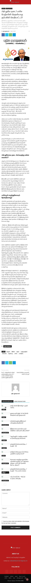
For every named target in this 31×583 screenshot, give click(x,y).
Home (3, 6)
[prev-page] (3, 484)
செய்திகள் (4, 440)
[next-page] (5, 484)
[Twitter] (6, 34)
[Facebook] (3, 34)
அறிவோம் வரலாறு (4, 472)
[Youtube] (24, 571)
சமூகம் (16, 576)
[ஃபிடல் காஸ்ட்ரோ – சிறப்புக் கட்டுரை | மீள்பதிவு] (6, 478)
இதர (26, 578)
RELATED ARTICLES (7, 401)
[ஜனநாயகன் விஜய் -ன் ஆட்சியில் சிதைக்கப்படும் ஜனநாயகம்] (6, 415)
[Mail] (11, 571)
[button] (2, 2)
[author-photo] (15, 391)
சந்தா (14, 578)
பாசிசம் (15, 353)
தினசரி (3, 455)
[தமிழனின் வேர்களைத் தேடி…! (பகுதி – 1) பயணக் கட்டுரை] (6, 471)
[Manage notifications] (27, 579)
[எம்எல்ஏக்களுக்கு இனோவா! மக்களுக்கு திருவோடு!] (6, 423)
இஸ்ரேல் (13, 351)
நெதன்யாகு (10, 353)
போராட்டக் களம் (22, 576)
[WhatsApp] (10, 34)
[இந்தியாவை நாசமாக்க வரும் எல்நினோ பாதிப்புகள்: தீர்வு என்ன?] (6, 430)
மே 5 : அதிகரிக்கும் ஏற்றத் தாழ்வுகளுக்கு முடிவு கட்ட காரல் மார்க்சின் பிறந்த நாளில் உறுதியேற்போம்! (8, 375)
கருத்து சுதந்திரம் (24, 351)
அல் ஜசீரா (8, 351)
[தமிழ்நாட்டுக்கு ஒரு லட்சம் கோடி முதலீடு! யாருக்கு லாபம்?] (6, 453)
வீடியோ (10, 578)
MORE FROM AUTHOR (19, 401)
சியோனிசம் (4, 353)
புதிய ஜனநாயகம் (9, 8)
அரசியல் (7, 6)
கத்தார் (17, 351)
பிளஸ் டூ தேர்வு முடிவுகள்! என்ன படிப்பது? (23, 373)
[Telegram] (14, 34)
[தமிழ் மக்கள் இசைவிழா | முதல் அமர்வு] (6, 407)
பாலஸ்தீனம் (21, 353)
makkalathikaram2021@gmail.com (18, 561)
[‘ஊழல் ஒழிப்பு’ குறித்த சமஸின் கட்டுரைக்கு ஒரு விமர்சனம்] (6, 438)
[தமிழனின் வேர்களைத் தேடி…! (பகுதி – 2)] (6, 446)
